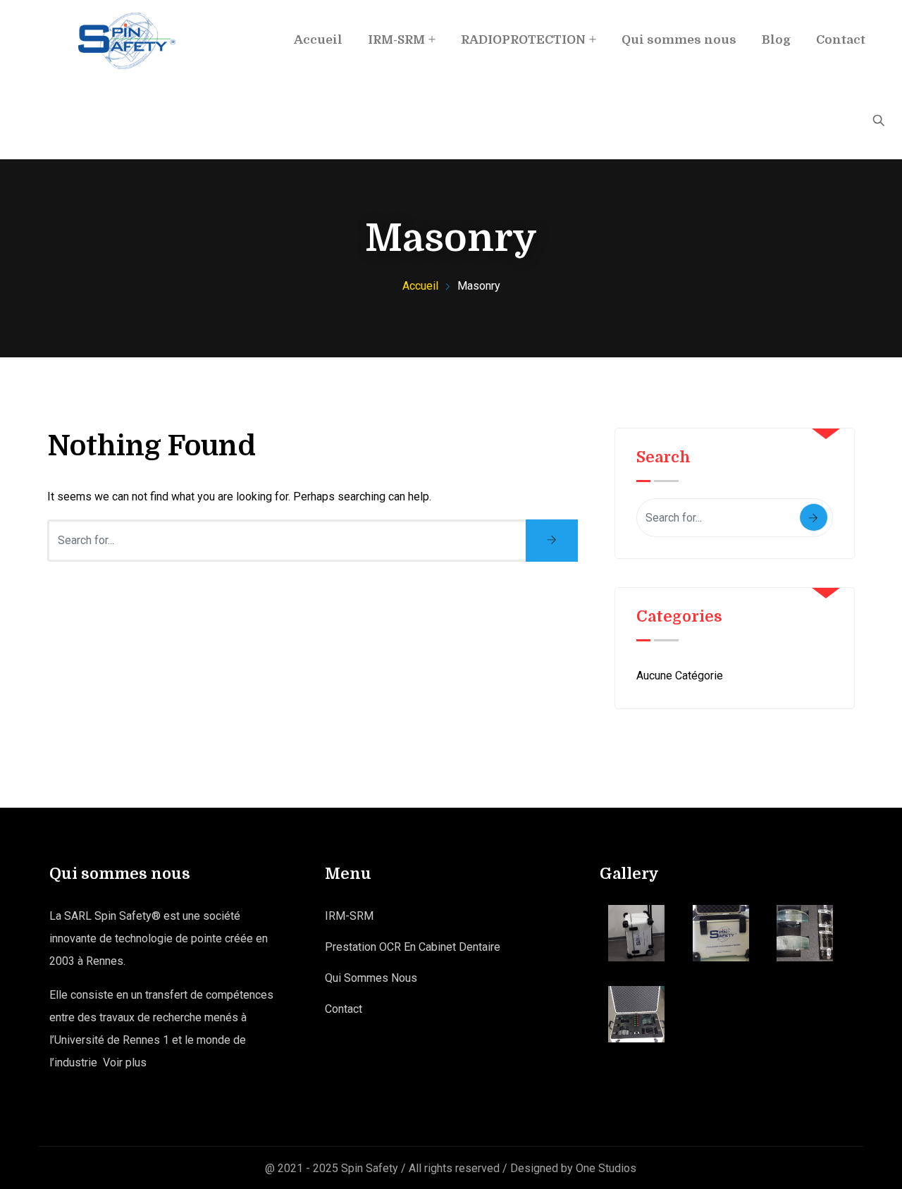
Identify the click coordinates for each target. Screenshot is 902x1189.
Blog (776, 40)
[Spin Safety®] (127, 41)
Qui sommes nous (679, 40)
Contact (840, 40)
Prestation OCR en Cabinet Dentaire (412, 947)
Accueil (318, 40)
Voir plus (125, 1062)
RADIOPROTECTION (523, 40)
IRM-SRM (396, 40)
